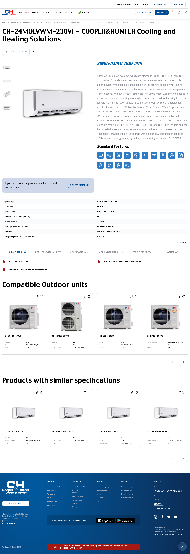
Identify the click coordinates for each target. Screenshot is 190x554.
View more (182, 243)
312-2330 (158, 504)
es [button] (173, 14)
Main (4, 22)
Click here (8, 524)
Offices (75, 504)
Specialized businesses (77, 491)
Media (99, 494)
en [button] (173, 11)
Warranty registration (130, 487)
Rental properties (78, 500)
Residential (160, 5)
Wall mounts (91, 22)
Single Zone (61, 22)
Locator (57, 13)
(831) (156, 500)
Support (36, 13)
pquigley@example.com (168, 491)
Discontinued (52, 505)
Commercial (178, 5)
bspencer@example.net (168, 535)
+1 (155, 495)
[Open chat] (182, 546)
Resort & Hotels (78, 496)
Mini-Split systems (44, 22)
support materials (80, 185)
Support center (102, 490)
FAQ (98, 501)
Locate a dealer (16, 503)
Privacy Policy (127, 494)
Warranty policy (127, 498)
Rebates (86, 13)
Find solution (144, 12)
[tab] (17, 252)
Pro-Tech (69, 13)
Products (14, 22)
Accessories (52, 501)
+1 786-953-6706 (162, 509)
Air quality (51, 494)
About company (103, 487)
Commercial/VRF (54, 487)
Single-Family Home (80, 487)
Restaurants (77, 507)
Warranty (161, 12)
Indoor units (76, 22)
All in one (51, 498)
